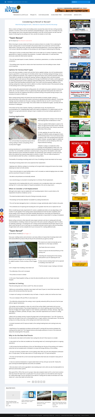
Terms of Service (85, 415)
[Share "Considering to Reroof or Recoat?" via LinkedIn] (38, 381)
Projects (33, 15)
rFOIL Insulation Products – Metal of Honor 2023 (29, 401)
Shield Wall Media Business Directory (73, 177)
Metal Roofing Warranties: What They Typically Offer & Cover (59, 403)
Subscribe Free (56, 15)
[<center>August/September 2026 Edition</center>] (85, 169)
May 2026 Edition (84, 194)
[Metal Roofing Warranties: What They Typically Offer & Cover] (60, 395)
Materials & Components (39, 24)
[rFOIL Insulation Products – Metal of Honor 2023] (29, 394)
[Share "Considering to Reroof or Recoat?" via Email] (41, 381)
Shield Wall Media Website (67, 415)
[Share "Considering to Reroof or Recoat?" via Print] (44, 381)
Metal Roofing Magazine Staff (23, 24)
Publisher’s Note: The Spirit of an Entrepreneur (23, 2)
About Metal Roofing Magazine (35, 415)
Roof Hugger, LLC (27, 233)
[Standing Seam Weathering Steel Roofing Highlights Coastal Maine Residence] (74, 245)
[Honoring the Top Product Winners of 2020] (44, 395)
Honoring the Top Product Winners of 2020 (44, 403)
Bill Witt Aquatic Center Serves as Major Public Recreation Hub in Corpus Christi (74, 236)
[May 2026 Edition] (85, 187)
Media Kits (77, 15)
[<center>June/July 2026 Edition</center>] (74, 187)
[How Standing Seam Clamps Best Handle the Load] (13, 395)
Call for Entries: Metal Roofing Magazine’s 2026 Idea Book (85, 252)
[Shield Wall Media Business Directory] (74, 169)
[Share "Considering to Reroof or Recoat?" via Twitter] (35, 381)
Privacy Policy (77, 415)
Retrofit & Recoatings (51, 24)
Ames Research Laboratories (25, 40)
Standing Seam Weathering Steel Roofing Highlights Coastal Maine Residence (74, 254)
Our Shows (68, 15)
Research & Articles (20, 15)
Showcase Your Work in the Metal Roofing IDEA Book (85, 236)
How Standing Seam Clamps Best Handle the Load (12, 403)
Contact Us (57, 415)
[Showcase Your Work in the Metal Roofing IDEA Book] (85, 229)
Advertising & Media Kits (48, 415)
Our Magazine (44, 15)
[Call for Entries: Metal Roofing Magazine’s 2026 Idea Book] (85, 245)
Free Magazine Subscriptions (20, 415)
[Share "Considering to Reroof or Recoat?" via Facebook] (33, 381)
